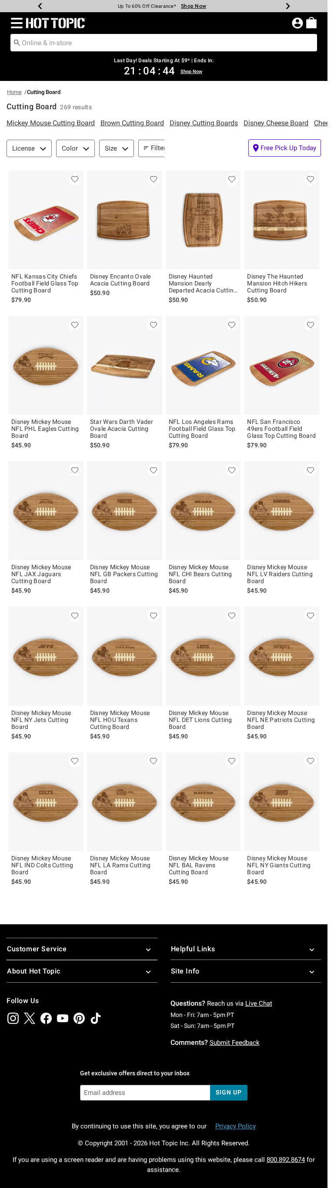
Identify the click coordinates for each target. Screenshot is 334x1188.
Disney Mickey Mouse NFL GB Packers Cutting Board (124, 574)
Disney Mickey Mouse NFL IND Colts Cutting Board (42, 865)
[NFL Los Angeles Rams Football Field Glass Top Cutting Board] (203, 365)
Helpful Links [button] (193, 949)
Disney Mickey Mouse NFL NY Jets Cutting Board (41, 719)
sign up (228, 1092)
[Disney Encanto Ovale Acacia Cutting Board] (124, 220)
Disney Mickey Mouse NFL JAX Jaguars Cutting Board (41, 574)
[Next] (287, 6)
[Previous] (40, 6)
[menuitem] (311, 22)
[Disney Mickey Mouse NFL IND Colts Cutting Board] (46, 801)
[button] (15, 23)
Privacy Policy (235, 1126)
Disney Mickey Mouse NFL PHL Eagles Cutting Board (45, 428)
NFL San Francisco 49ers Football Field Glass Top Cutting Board (281, 428)
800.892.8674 (286, 1160)
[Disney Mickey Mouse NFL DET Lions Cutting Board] (203, 656)
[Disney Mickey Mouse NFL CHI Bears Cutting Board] (203, 510)
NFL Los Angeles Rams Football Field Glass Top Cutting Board (202, 428)
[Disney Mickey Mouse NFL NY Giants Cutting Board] (281, 801)
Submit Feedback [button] (235, 1043)
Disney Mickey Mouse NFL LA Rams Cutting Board (120, 865)
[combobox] (163, 42)
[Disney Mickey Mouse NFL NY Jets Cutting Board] (46, 656)
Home (14, 92)
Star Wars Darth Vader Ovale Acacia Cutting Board (121, 428)
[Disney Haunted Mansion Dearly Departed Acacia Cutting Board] (203, 220)
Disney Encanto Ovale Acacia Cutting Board (120, 280)
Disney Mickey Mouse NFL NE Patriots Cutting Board (281, 719)
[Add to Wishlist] (75, 179)
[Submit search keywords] (16, 42)
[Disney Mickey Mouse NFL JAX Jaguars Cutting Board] (46, 510)
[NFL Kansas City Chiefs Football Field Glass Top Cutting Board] (46, 220)
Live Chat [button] (258, 1003)
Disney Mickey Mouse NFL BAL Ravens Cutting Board (199, 865)
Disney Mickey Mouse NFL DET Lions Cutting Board (200, 719)
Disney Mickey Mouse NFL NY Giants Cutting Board (279, 865)
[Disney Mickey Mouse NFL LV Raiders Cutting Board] (281, 510)
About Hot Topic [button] (33, 971)
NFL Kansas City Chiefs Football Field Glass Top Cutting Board (44, 283)
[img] (13, 1018)
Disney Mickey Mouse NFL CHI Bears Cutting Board (200, 574)
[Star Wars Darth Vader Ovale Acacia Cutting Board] (124, 365)
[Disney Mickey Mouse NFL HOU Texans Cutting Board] (124, 656)
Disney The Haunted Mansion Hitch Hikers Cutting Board (277, 283)
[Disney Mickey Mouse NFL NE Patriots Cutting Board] (281, 656)
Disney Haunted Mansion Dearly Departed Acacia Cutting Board (203, 283)
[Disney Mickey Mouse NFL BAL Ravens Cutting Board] (203, 801)
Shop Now (193, 6)
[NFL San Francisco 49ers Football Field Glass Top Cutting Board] (281, 365)
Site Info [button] (185, 971)
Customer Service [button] (37, 949)
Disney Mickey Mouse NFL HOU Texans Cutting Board (120, 719)
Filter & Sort (168, 148)
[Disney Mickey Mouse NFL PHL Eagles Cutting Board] (46, 365)
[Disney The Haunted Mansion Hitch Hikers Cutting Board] (281, 220)
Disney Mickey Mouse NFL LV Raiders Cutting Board (280, 574)
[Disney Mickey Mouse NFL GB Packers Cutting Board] (124, 510)
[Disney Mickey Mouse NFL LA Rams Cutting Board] (124, 801)
